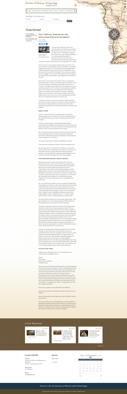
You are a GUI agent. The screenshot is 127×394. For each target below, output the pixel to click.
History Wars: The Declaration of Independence (41, 333)
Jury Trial (35, 39)
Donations (68, 11)
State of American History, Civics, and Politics (31, 35)
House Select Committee (31, 39)
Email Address (56, 19)
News (55, 11)
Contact (61, 11)
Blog (50, 11)
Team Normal (28, 40)
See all (100, 346)
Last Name (41, 19)
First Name (28, 19)
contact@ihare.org (30, 374)
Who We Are (36, 11)
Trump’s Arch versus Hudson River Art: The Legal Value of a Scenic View (67, 335)
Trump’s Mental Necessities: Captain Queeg (94, 333)
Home (29, 11)
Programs (44, 11)
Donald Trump (31, 38)
